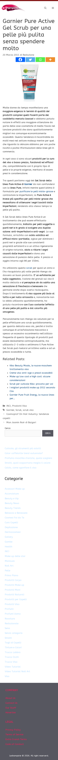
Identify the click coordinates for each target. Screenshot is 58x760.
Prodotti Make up (14, 585)
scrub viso (28, 410)
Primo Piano (11, 575)
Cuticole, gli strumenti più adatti (23, 448)
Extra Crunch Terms (16, 739)
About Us (10, 698)
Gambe (8, 541)
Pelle (7, 570)
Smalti (8, 637)
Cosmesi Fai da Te (14, 517)
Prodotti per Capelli (16, 599)
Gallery (9, 536)
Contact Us (11, 703)
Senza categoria (14, 633)
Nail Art (9, 565)
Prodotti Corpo (13, 580)
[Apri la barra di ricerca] (45, 8)
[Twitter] (30, 59)
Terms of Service (14, 734)
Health (8, 546)
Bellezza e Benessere (16, 513)
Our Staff (10, 707)
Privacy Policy (13, 729)
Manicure (10, 561)
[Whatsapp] (40, 59)
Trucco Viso (11, 661)
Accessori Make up (15, 488)
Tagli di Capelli (13, 642)
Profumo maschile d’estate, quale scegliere (28, 458)
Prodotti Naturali (14, 594)
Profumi (9, 609)
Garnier (28, 184)
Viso (7, 676)
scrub (29, 268)
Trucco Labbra (13, 652)
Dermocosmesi (13, 532)
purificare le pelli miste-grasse (36, 191)
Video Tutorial (13, 666)
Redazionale (11, 623)
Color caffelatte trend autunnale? (24, 453)
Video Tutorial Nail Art (17, 671)
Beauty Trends (13, 508)
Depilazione (11, 527)
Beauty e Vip (12, 498)
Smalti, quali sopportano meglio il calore (27, 462)
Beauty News (12, 503)
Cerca (8, 428)
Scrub (18, 410)
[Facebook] (20, 59)
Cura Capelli (11, 522)
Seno (7, 628)
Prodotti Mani (12, 589)
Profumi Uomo (13, 613)
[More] (50, 59)
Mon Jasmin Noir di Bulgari (21, 422)
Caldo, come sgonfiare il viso (20, 467)
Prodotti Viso (19, 405)
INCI (8, 405)
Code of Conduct (14, 744)
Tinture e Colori (13, 647)
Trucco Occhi (12, 657)
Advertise (10, 712)
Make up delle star (15, 556)
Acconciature (12, 493)
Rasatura (10, 618)
